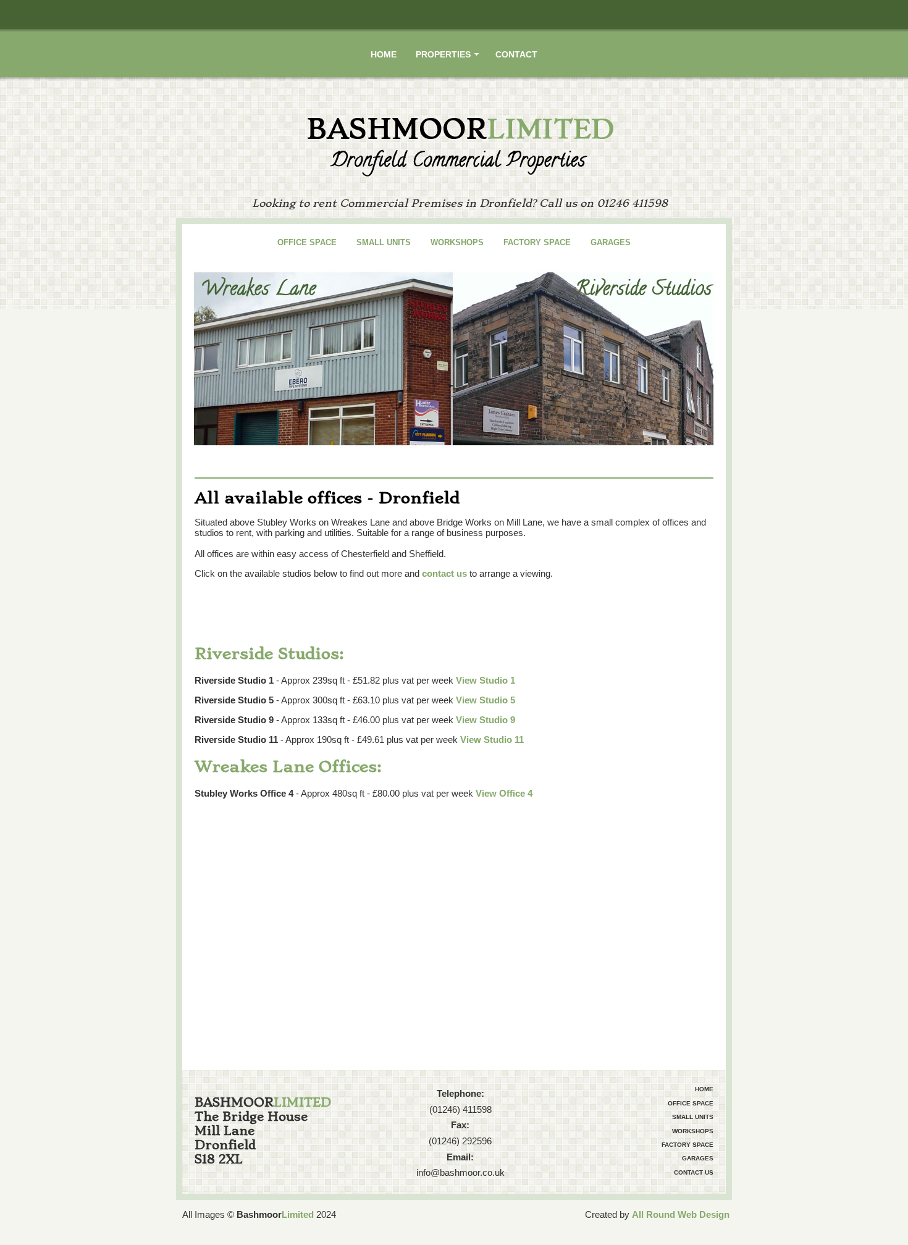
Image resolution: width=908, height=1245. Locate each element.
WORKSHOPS (457, 242)
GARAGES (611, 242)
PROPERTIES (443, 54)
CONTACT (516, 54)
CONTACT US (693, 1172)
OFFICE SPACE (307, 242)
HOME (384, 54)
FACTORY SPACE (537, 242)
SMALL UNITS (383, 242)
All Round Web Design (680, 1214)
